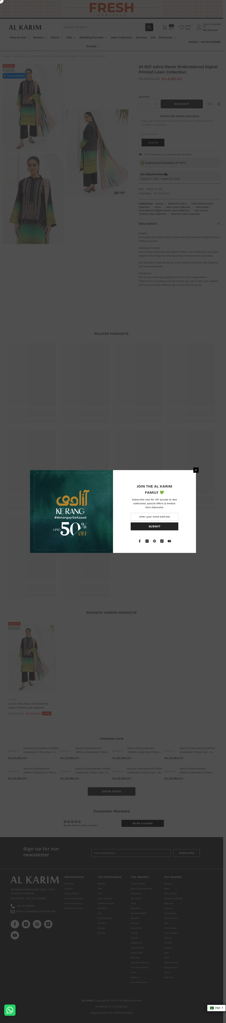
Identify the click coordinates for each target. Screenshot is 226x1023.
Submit (154, 526)
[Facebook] (139, 541)
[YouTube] (169, 541)
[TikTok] (162, 541)
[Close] (196, 470)
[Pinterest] (154, 541)
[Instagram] (147, 541)
